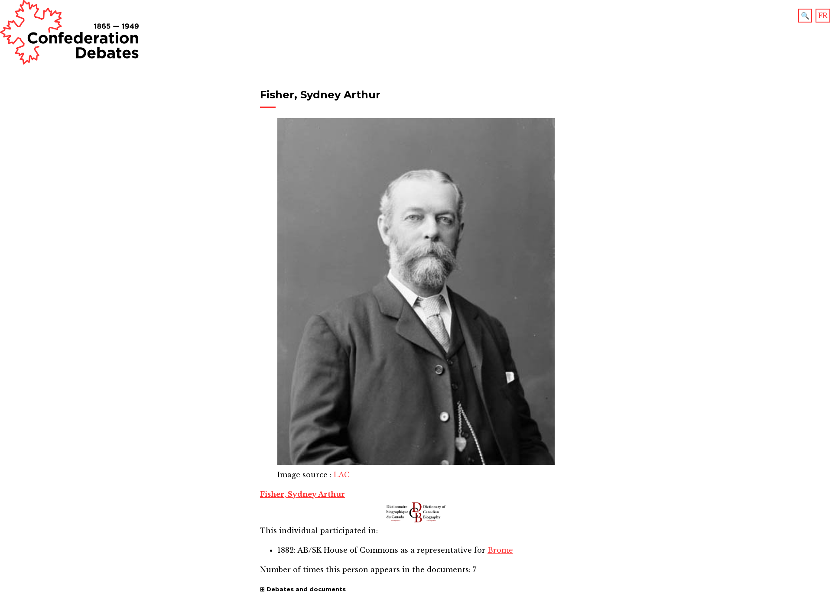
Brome (500, 550)
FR (823, 15)
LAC (342, 474)
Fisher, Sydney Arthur (302, 494)
